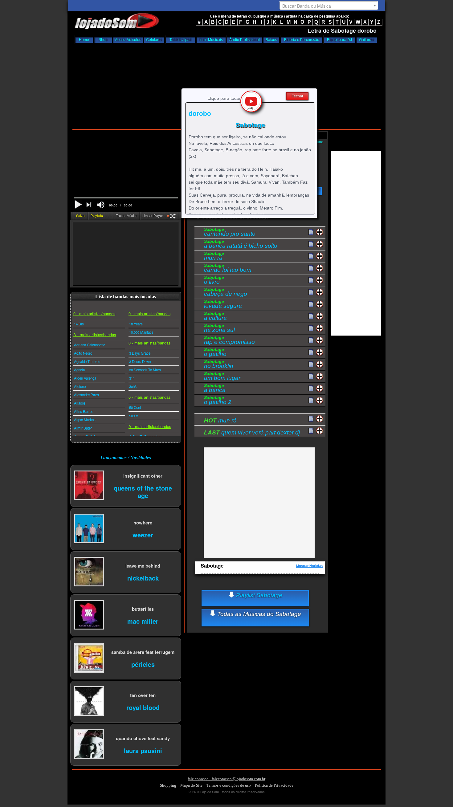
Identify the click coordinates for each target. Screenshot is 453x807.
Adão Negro (83, 353)
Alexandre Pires (86, 394)
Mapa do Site (191, 785)
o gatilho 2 (217, 401)
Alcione (80, 386)
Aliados (80, 403)
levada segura (223, 304)
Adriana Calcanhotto (89, 344)
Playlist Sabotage (258, 595)
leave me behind (142, 565)
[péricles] (89, 658)
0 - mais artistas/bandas (94, 313)
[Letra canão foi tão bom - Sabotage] (310, 268)
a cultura (215, 316)
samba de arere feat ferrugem (142, 652)
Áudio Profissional (244, 40)
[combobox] (329, 5)
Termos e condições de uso (228, 785)
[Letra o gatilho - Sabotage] (310, 352)
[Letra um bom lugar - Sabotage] (310, 376)
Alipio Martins (85, 419)
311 (132, 378)
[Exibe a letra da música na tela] (310, 419)
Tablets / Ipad (180, 40)
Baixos (271, 40)
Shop (103, 40)
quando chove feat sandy (143, 738)
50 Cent (135, 407)
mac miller (142, 620)
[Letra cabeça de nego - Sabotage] (310, 292)
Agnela (79, 369)
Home (84, 40)
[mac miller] (89, 615)
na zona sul (219, 328)
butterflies (143, 608)
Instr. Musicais (211, 40)
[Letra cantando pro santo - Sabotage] (310, 232)
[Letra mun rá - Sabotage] (310, 256)
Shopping (168, 785)
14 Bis (79, 323)
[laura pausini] (89, 744)
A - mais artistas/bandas (94, 334)
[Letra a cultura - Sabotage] (310, 316)
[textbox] (329, 6)
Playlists (97, 215)
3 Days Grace (139, 353)
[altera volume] (100, 204)
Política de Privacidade (274, 785)
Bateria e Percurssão (301, 40)
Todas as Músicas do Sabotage (258, 614)
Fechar (297, 96)
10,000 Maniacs (141, 332)
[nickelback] (89, 572)
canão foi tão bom (227, 268)
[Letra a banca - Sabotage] (310, 388)
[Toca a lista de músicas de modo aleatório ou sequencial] (172, 217)
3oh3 (133, 386)
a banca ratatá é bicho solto (240, 244)
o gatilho (215, 352)
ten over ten (143, 695)
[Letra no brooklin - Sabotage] (310, 364)
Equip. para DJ (339, 40)
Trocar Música (126, 215)
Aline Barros (83, 411)
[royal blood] (89, 701)
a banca (215, 389)
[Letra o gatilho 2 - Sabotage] (310, 400)
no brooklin (218, 365)
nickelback (143, 577)
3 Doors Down (140, 361)
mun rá (214, 256)
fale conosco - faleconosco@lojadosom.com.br (226, 778)
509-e (133, 415)
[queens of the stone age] (89, 485)
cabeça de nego (225, 292)
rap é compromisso (229, 340)
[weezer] (89, 528)
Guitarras (366, 40)
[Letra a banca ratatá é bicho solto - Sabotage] (310, 244)
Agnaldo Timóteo (87, 361)
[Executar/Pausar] (78, 204)
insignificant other (142, 475)
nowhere (142, 522)
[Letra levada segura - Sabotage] (310, 304)
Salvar (81, 215)
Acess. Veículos (128, 40)
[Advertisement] (226, 84)
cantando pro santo (229, 232)
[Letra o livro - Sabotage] (310, 280)
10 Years (136, 323)
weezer (143, 534)
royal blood (143, 707)
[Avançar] (89, 205)
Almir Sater (83, 428)
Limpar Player (152, 215)
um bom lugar (222, 377)
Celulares (154, 40)
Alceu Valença (85, 378)
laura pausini (143, 750)
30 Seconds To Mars (145, 369)
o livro (214, 280)
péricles (143, 663)
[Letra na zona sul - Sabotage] (310, 328)
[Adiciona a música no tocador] (319, 232)
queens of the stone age (143, 491)
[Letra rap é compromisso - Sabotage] (310, 340)
